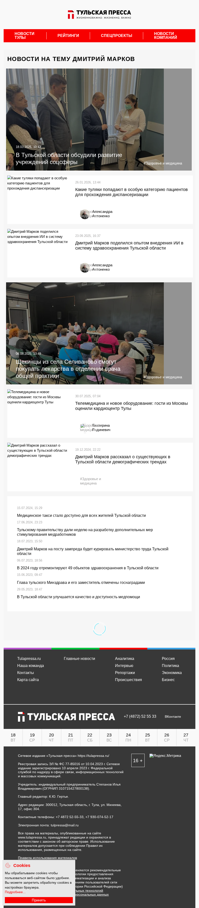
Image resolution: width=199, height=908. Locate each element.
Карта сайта (28, 680)
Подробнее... (15, 892)
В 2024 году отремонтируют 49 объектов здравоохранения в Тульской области (87, 568)
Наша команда (30, 666)
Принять (39, 900)
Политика (170, 666)
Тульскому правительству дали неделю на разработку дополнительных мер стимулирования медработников (85, 532)
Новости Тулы (24, 36)
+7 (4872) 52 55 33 (140, 716)
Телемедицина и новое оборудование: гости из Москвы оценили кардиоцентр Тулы (131, 406)
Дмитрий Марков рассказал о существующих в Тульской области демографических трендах (122, 459)
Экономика (172, 673)
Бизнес (168, 680)
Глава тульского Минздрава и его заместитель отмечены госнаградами (81, 582)
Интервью (124, 666)
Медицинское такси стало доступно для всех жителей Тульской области (81, 515)
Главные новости (79, 659)
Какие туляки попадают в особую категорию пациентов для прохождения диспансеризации (131, 192)
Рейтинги (68, 36)
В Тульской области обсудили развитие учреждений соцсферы (69, 158)
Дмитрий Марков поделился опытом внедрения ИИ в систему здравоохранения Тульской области (129, 246)
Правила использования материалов (47, 858)
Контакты (25, 673)
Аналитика (124, 659)
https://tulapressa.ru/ (93, 756)
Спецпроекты (116, 36)
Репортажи (125, 673)
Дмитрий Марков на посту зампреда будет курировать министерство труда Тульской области (92, 551)
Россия (168, 659)
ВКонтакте (173, 716)
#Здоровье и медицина (163, 163)
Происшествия (128, 680)
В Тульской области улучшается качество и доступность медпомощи (78, 597)
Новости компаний (165, 36)
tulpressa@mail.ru (65, 825)
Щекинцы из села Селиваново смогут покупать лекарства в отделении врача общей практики (68, 368)
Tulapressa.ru (29, 659)
